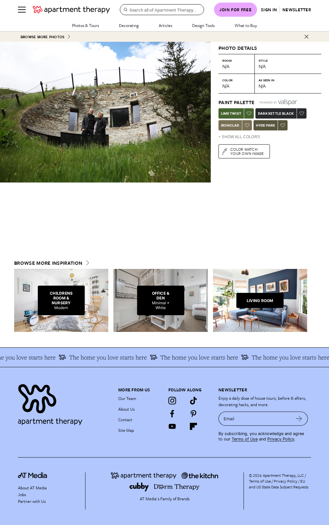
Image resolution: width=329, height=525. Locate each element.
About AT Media (32, 488)
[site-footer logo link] (32, 476)
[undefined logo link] (71, 9)
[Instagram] (172, 401)
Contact (125, 419)
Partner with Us (32, 501)
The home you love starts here (99, 357)
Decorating (129, 25)
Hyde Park (265, 125)
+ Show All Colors (239, 137)
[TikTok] (193, 401)
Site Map (126, 430)
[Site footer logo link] (64, 403)
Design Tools (203, 25)
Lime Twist (231, 113)
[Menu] (22, 9)
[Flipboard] (193, 426)
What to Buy (246, 25)
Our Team (127, 398)
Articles (165, 25)
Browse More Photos (42, 37)
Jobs (22, 494)
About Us (126, 409)
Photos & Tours (85, 25)
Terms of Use (245, 439)
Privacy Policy (280, 439)
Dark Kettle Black (276, 113)
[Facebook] (172, 413)
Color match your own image (247, 151)
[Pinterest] (193, 413)
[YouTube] (172, 426)
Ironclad (230, 125)
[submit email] (299, 419)
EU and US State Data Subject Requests (278, 484)
